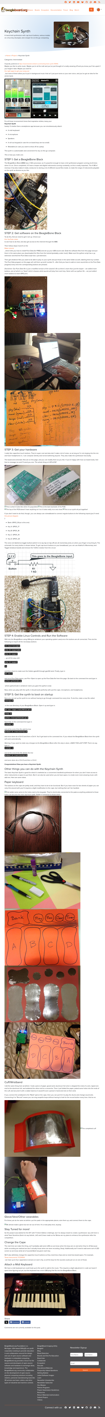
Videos (39, 1400)
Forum (65, 10)
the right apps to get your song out (17, 71)
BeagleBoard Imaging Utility (47, 1346)
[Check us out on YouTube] (78, 2)
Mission (30, 10)
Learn (39, 1378)
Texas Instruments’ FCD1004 (15, 1257)
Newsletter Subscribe (45, 1382)
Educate (40, 1365)
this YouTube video (11, 239)
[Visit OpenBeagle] (82, 2)
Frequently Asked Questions (47, 1370)
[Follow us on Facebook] (65, 2)
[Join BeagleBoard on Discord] (95, 2)
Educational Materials (45, 1368)
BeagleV (40, 1348)
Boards (37, 10)
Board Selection (43, 1353)
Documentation (56, 10)
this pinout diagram (11, 516)
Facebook (15, 1322)
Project (14, 55)
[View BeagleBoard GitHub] (86, 2)
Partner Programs (43, 1387)
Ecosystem (45, 10)
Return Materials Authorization (48, 1395)
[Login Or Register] (99, 9)
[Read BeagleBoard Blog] (99, 2)
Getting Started (42, 1373)
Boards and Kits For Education (48, 1356)
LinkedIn (27, 1322)
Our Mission (41, 1385)
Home (8, 55)
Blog (71, 10)
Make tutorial (9, 248)
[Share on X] (6, 1322)
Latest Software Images (45, 1375)
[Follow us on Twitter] (69, 2)
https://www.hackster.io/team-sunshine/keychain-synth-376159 (38, 64)
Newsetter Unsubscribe (45, 1380)
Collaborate (41, 1360)
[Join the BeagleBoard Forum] (91, 2)
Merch (77, 10)
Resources (41, 1392)
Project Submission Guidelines (48, 1390)
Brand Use (41, 1358)
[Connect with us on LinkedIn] (74, 2)
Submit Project (42, 1397)
